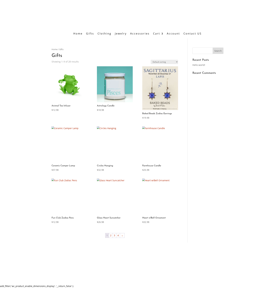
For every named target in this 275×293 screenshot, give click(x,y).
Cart (156, 34)
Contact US (192, 34)
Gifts (90, 34)
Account (173, 34)
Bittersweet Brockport (198, 267)
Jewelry (121, 34)
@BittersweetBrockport (200, 262)
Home (78, 34)
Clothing (104, 34)
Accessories (140, 34)
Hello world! (198, 64)
